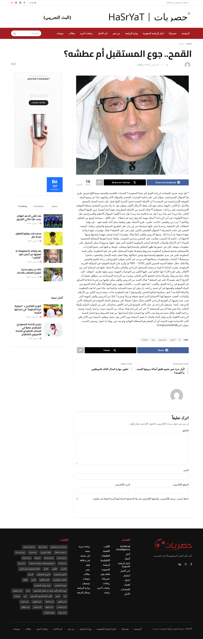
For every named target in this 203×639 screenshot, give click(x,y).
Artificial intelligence (123, 548)
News (37, 558)
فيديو (58, 596)
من (25, 596)
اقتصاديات (125, 589)
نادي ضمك (62, 612)
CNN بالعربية (46, 552)
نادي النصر (37, 607)
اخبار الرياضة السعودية (153, 33)
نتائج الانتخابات (49, 612)
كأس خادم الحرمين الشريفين (41, 596)
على (27, 590)
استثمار (126, 575)
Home (189, 43)
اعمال (127, 580)
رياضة (107, 592)
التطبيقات (105, 555)
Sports (21, 563)
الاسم (185, 470)
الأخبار (127, 593)
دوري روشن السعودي (42, 585)
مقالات (72, 33)
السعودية (106, 569)
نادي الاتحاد (50, 601)
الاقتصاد (106, 550)
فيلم (88, 564)
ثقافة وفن (105, 573)
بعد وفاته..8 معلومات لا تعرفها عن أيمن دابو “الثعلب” (28, 254)
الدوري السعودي (60, 574)
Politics (62, 563)
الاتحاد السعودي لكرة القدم (29, 569)
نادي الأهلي (62, 601)
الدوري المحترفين (43, 574)
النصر (34, 580)
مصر (87, 569)
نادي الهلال (25, 607)
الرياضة (106, 564)
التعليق (184, 430)
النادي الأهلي (44, 580)
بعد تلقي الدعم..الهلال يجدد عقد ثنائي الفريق (28, 217)
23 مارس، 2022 (152, 64)
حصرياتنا (173, 33)
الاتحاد (46, 569)
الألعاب (107, 546)
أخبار (128, 553)
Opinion (27, 558)
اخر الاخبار (103, 33)
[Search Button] (13, 33)
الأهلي (54, 569)
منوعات (60, 33)
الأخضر (63, 569)
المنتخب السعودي (59, 580)
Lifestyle (61, 558)
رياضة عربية (84, 546)
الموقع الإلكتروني (181, 484)
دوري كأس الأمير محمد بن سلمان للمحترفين (50, 590)
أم (179, 339)
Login (32, 2)
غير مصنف (85, 555)
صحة (87, 550)
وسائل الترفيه (83, 592)
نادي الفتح (49, 607)
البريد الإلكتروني (121, 484)
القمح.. (172, 339)
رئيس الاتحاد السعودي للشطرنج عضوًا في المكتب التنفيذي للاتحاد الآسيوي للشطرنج (28, 329)
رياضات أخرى (86, 33)
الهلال (25, 580)
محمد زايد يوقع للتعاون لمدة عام (28, 235)
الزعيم (30, 574)
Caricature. (29, 547)
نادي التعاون (37, 601)
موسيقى (86, 583)
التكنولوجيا (105, 560)
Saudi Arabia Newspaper (41, 563)
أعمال (127, 558)
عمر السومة (17, 590)
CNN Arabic (60, 552)
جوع (153, 339)
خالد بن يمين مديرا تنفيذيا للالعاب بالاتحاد (29, 271)
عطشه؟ (145, 339)
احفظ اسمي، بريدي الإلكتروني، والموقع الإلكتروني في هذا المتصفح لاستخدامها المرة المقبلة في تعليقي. (140, 498)
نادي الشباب (61, 607)
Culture (32, 552)
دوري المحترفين (60, 585)
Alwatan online (58, 547)
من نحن (116, 33)
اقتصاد (127, 584)
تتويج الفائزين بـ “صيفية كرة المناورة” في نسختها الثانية (27, 309)
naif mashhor (176, 64)
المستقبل (162, 339)
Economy (20, 552)
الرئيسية (185, 33)
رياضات (106, 583)
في (65, 596)
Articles (43, 547)
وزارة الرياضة (131, 33)
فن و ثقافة (85, 560)
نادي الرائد (24, 601)
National (49, 558)
